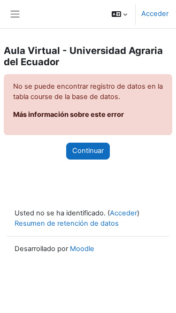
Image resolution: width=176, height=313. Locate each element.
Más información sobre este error (68, 114)
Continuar (88, 150)
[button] (119, 14)
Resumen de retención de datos (67, 223)
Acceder (154, 13)
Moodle (82, 248)
